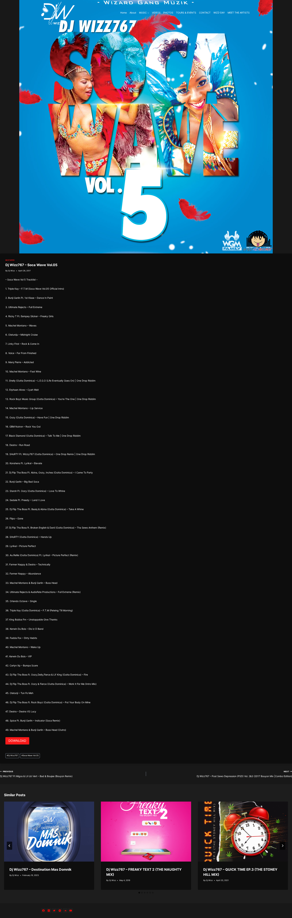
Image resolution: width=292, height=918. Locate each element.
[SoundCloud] (65, 910)
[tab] (139, 892)
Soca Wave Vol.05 (30, 755)
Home (123, 12)
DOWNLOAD (17, 740)
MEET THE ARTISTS (239, 12)
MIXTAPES (10, 260)
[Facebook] (43, 910)
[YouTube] (70, 910)
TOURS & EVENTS (186, 12)
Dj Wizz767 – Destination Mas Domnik (40, 869)
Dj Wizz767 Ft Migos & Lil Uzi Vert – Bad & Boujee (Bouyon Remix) (36, 774)
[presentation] (49, 832)
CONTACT (205, 12)
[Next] (282, 846)
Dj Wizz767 (12, 755)
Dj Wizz (11, 271)
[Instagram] (48, 910)
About (133, 12)
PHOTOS (168, 12)
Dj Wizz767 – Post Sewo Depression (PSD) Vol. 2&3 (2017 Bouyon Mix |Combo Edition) (244, 774)
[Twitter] (54, 910)
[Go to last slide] (9, 846)
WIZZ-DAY (219, 12)
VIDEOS (156, 12)
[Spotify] (59, 910)
